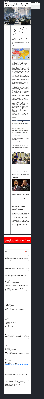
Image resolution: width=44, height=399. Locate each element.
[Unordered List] (10, 249)
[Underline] (7, 249)
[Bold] (5, 249)
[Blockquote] (11, 249)
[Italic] (6, 249)
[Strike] (8, 249)
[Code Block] (12, 249)
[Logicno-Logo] (6, 1)
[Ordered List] (9, 249)
